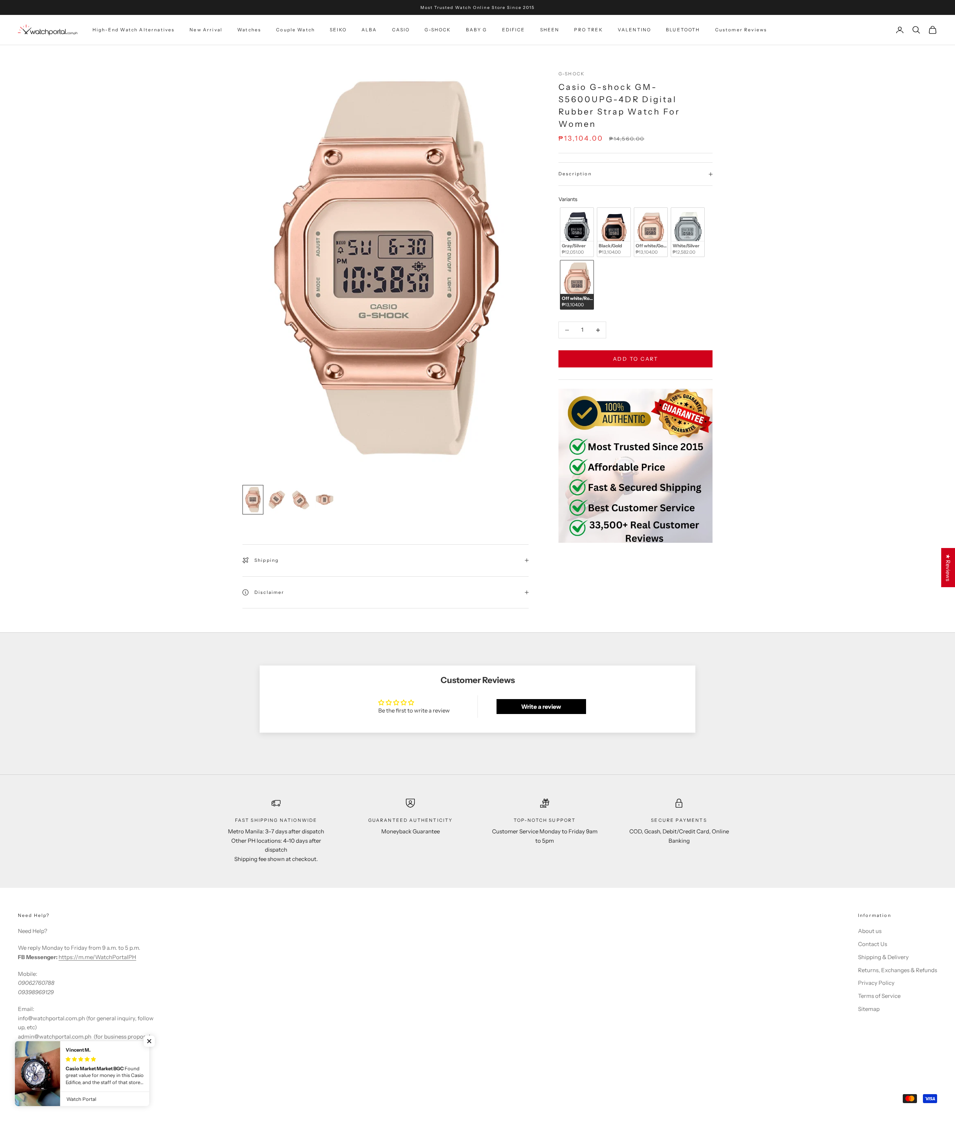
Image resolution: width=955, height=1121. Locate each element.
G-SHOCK (438, 29)
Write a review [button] (541, 706)
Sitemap (869, 1008)
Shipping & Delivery (883, 957)
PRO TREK (588, 29)
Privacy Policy (876, 982)
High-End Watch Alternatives (134, 29)
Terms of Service (879, 995)
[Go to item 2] (276, 499)
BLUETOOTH (683, 29)
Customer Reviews (741, 29)
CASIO (401, 29)
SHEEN (550, 29)
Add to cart (635, 359)
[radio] (576, 232)
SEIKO (338, 29)
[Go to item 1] (252, 499)
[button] (149, 1041)
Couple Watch (295, 29)
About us (870, 930)
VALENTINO (634, 29)
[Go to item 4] (324, 499)
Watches (249, 29)
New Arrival (206, 29)
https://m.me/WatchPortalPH (97, 957)
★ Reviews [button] (948, 567)
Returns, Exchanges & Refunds (897, 970)
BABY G (476, 29)
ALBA (369, 29)
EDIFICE (513, 29)
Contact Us (872, 944)
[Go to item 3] (300, 499)
